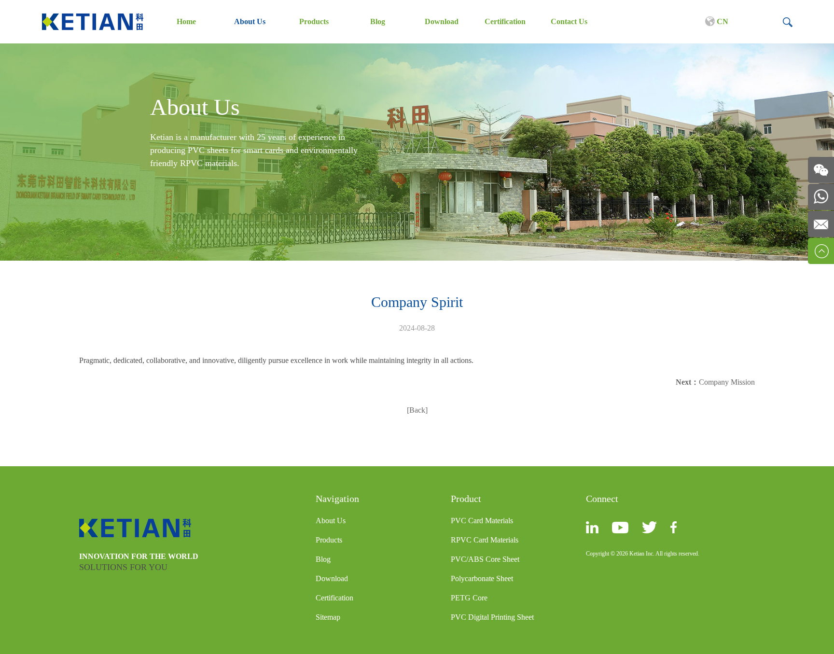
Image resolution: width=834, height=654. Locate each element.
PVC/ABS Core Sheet (485, 559)
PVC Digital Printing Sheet (492, 617)
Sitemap (328, 617)
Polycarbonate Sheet (482, 578)
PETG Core (469, 598)
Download (442, 21)
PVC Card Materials (482, 520)
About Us (249, 21)
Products (314, 21)
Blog (377, 21)
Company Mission (727, 382)
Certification (505, 21)
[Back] (417, 410)
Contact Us (569, 21)
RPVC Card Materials (484, 540)
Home (186, 21)
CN (721, 21)
